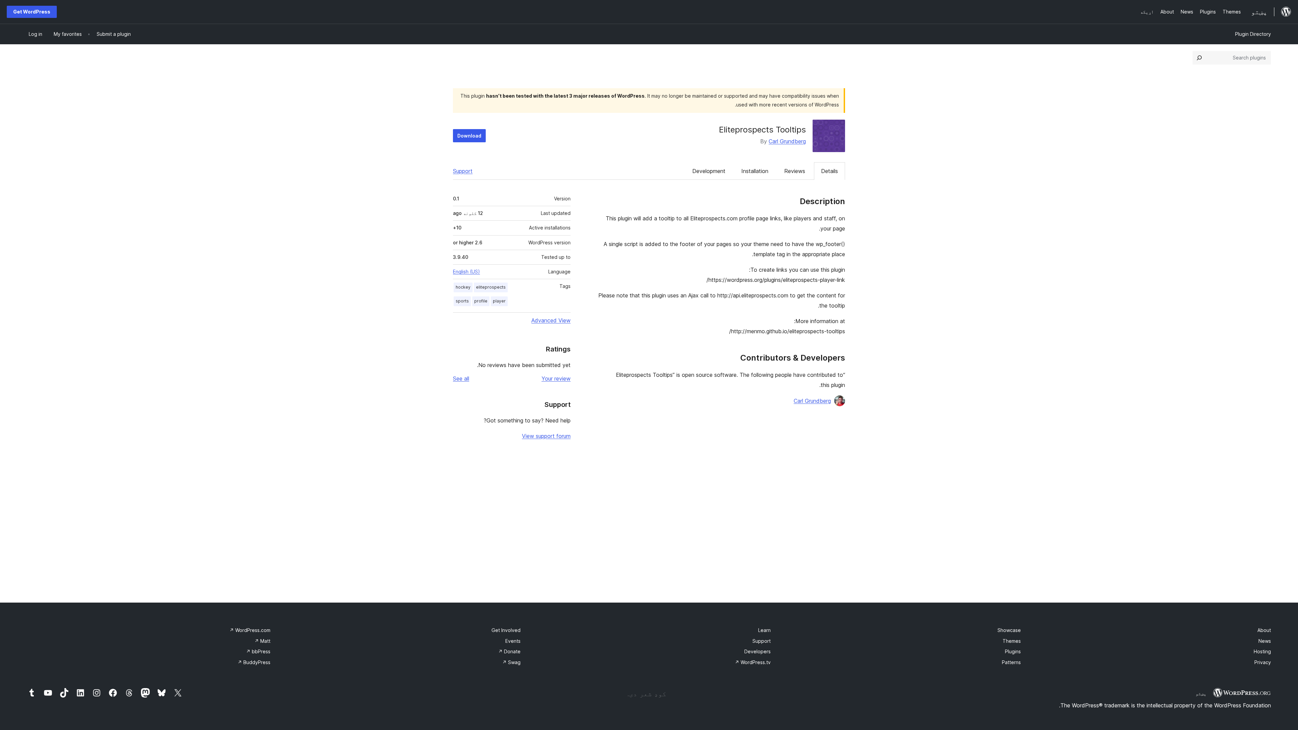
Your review (556, 378)
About (1264, 630)
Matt (262, 641)
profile (480, 300)
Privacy (1262, 662)
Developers (757, 651)
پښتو (1201, 693)
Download (469, 136)
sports (462, 300)
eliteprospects (491, 287)
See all (461, 378)
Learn (764, 630)
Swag (511, 662)
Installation (754, 171)
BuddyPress (254, 662)
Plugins (1013, 651)
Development (708, 171)
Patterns (1011, 662)
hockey (463, 287)
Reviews (794, 171)
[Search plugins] (1199, 58)
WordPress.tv (753, 662)
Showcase (1009, 630)
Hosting (1262, 651)
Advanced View (551, 320)
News (1264, 641)
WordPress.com (250, 630)
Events (513, 641)
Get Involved (506, 630)
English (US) (466, 271)
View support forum (546, 436)
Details (829, 171)
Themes (1012, 641)
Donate (509, 651)
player (499, 300)
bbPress (258, 651)
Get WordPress (31, 12)
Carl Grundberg (787, 141)
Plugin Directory (1253, 34)
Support (463, 171)
